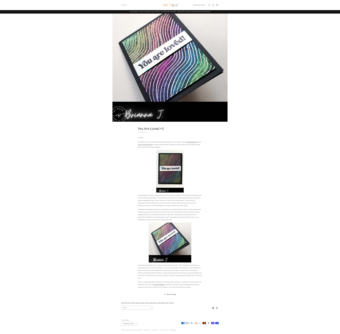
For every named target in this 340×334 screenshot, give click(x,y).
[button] (124, 5)
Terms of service (164, 330)
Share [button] (141, 137)
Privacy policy (155, 330)
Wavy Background (192, 142)
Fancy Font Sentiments (145, 144)
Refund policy (147, 330)
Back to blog (171, 294)
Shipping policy (173, 330)
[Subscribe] (151, 308)
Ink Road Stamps (158, 284)
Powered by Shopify (137, 330)
